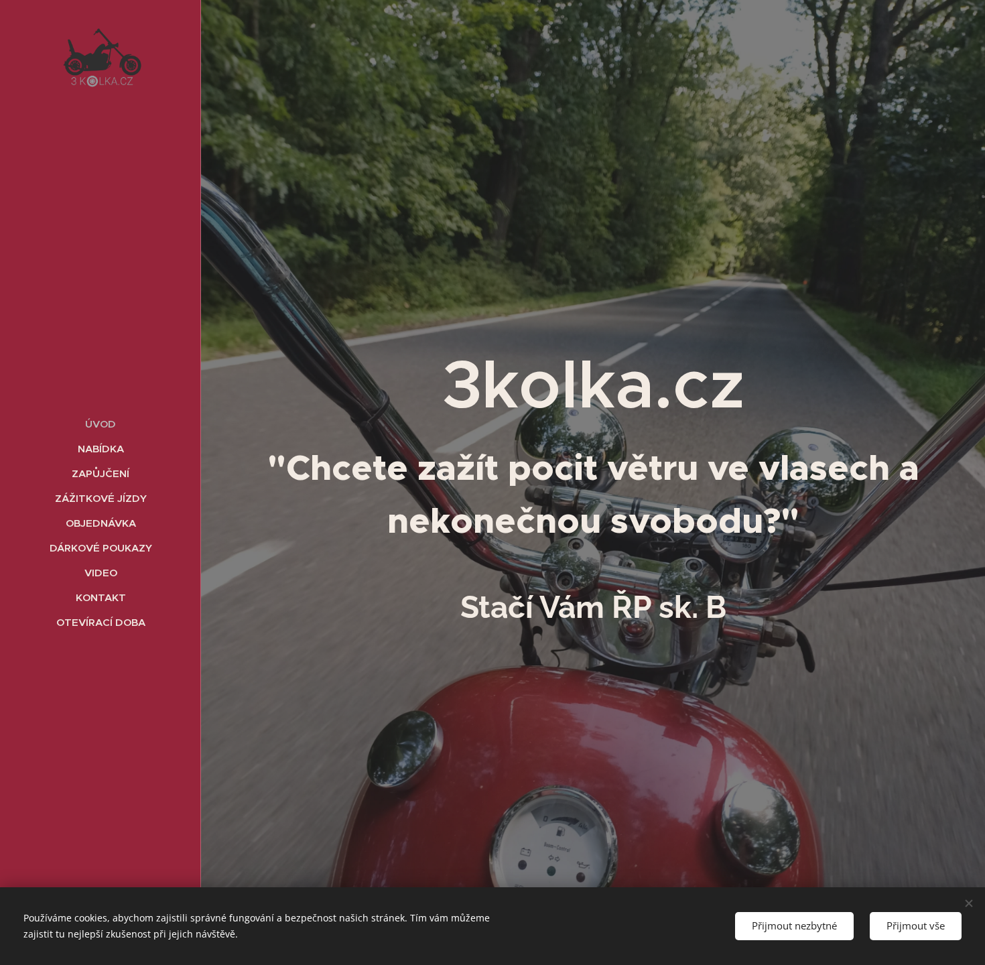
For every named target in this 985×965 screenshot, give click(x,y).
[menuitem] (100, 424)
